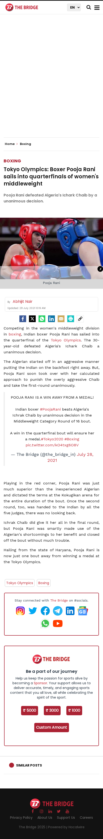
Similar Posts (29, 765)
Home (10, 144)
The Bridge (59, 600)
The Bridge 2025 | (33, 827)
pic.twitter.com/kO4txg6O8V (52, 445)
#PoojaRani (50, 409)
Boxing (12, 161)
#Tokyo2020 (52, 439)
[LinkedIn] (51, 318)
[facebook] (22, 318)
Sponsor (40, 683)
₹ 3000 (52, 710)
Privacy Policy (21, 817)
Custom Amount (51, 727)
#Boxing (71, 439)
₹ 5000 (29, 710)
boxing (15, 334)
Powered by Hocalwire (66, 827)
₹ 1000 (74, 710)
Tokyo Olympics (66, 340)
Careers (86, 817)
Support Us (66, 817)
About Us (44, 817)
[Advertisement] (51, 80)
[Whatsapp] (42, 318)
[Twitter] (32, 318)
